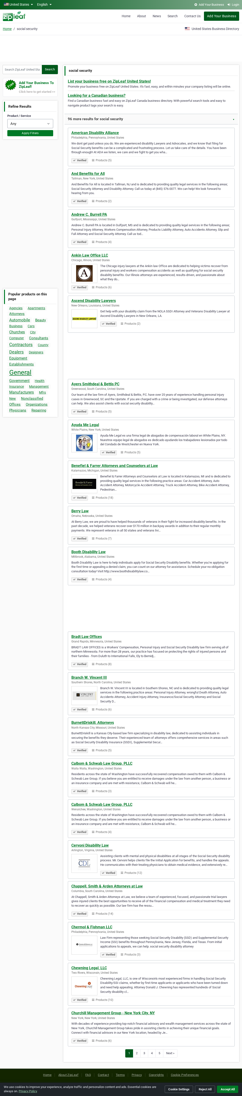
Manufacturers (21, 392)
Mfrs (42, 392)
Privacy (137, 1075)
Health (39, 381)
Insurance (16, 386)
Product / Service (19, 116)
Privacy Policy (28, 1091)
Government (19, 380)
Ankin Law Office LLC (89, 255)
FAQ (88, 1075)
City (33, 332)
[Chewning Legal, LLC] (85, 987)
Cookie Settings (179, 1089)
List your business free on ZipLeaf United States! (109, 81)
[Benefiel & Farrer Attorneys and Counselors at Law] (85, 484)
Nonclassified (32, 398)
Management (39, 386)
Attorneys (17, 314)
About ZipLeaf (68, 1075)
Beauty (40, 320)
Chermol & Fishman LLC (91, 927)
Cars (31, 326)
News (157, 16)
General (20, 372)
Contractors (21, 344)
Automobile (19, 320)
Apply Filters (30, 133)
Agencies (15, 308)
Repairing (38, 410)
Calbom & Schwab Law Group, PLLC (101, 763)
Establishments (21, 364)
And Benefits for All (88, 173)
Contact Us (192, 16)
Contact (103, 1075)
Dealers (16, 351)
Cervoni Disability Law (90, 845)
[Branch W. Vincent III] (85, 696)
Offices (15, 404)
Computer (16, 338)
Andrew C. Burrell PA (89, 214)
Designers (36, 352)
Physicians (17, 410)
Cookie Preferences (185, 1075)
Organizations (37, 404)
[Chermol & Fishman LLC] (85, 946)
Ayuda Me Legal (85, 425)
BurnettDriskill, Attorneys (92, 722)
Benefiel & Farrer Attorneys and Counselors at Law (114, 465)
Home (126, 16)
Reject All (205, 1089)
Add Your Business (221, 16)
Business (15, 326)
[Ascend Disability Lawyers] (85, 319)
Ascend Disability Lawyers (93, 300)
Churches (17, 332)
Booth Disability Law (88, 552)
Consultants (38, 338)
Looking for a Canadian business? (96, 95)
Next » (170, 1053)
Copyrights (156, 1075)
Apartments (36, 308)
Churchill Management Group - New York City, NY (113, 1013)
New (12, 398)
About (141, 16)
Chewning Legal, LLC (89, 968)
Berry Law (80, 511)
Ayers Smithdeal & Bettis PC (95, 384)
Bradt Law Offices (86, 636)
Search (173, 16)
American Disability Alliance (95, 133)
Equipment (18, 358)
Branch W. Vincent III (89, 677)
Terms (120, 1075)
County (43, 345)
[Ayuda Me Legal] (85, 443)
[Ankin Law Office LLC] (85, 274)
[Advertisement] (121, 47)
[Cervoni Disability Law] (85, 864)
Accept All (228, 1089)
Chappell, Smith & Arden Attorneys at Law (107, 886)
